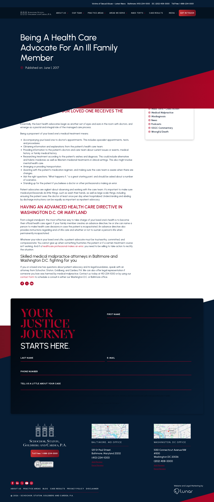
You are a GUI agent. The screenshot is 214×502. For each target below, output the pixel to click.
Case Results (156, 13)
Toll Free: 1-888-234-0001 (183, 4)
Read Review (98, 465)
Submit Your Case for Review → (107, 403)
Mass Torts (137, 13)
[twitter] (27, 283)
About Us (61, 13)
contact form (27, 277)
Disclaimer (92, 489)
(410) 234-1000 (101, 457)
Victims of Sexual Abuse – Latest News (109, 4)
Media (172, 13)
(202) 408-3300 (163, 461)
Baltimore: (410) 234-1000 (139, 4)
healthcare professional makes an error (62, 246)
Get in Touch (187, 13)
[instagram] (31, 483)
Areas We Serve (117, 13)
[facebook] (22, 283)
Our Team (77, 13)
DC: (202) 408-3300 (161, 4)
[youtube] (27, 483)
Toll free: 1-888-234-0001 (45, 453)
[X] (22, 483)
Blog (45, 489)
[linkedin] (32, 283)
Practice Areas (96, 13)
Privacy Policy (75, 489)
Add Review (97, 462)
